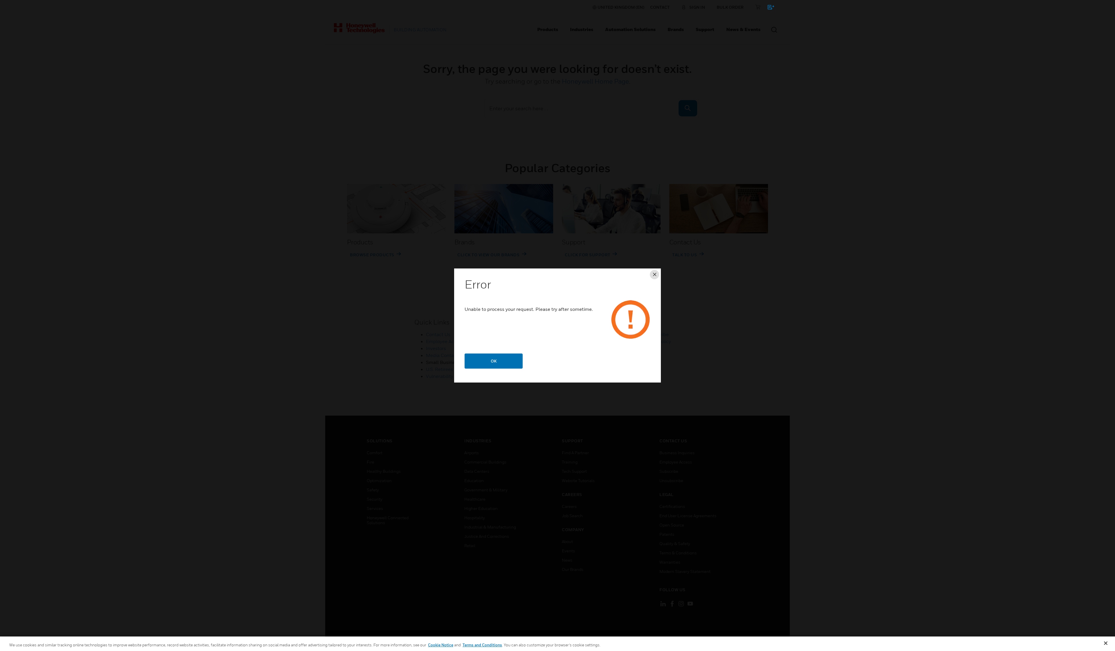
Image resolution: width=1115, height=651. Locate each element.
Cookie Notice (440, 645)
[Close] (1105, 643)
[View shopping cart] (768, 8)
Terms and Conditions (482, 645)
